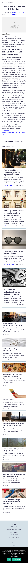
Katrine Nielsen (8, 305)
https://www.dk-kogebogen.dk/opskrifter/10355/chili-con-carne (13, 132)
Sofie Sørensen (8, 226)
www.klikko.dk (15, 537)
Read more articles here (14, 141)
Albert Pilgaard (8, 185)
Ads (14, 545)
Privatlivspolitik (16, 559)
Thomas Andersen (9, 264)
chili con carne (22, 13)
